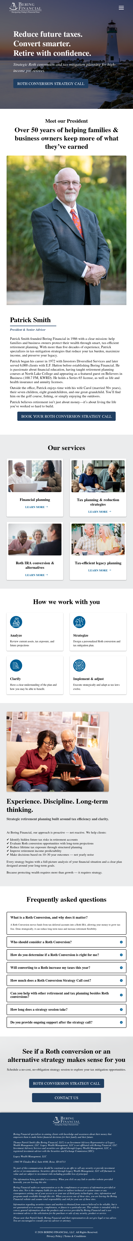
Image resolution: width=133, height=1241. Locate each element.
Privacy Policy (54, 1236)
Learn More (35, 507)
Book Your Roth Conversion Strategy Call (66, 416)
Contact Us (66, 1097)
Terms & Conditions (75, 1236)
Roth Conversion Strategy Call (50, 83)
